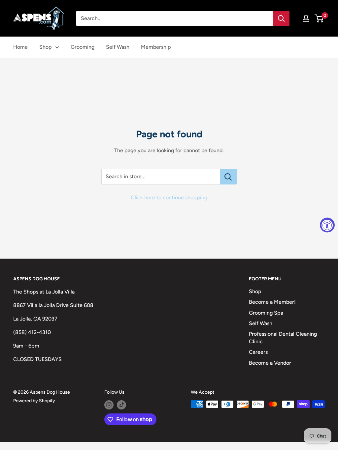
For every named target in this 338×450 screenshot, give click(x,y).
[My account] (306, 18)
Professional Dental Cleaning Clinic (283, 337)
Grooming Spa (266, 313)
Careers (258, 352)
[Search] (281, 18)
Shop (45, 47)
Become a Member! (272, 302)
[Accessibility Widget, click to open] (327, 225)
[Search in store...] (228, 176)
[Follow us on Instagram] (109, 404)
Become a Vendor (270, 363)
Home (20, 47)
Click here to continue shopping (169, 197)
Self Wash (117, 47)
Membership (156, 47)
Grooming (82, 47)
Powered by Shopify (34, 401)
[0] (319, 18)
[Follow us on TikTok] (121, 404)
